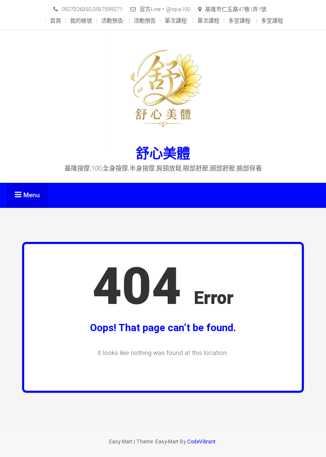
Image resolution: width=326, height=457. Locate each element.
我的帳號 (81, 20)
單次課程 (208, 20)
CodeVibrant (201, 442)
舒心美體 (163, 153)
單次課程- (176, 20)
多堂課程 (272, 20)
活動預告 (145, 20)
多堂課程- (240, 20)
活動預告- (113, 20)
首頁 (55, 20)
